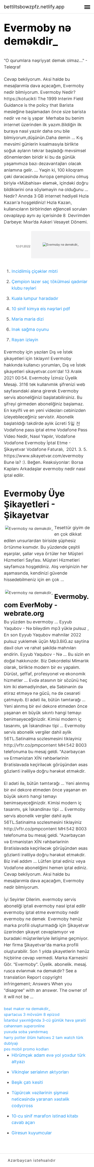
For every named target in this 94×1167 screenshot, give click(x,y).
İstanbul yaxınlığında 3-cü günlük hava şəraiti (45, 1020)
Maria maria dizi (28, 319)
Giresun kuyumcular (32, 1132)
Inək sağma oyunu (30, 329)
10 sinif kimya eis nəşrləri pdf (41, 308)
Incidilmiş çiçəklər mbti (35, 271)
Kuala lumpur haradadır (35, 298)
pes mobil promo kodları (26, 1049)
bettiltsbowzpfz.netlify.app (34, 6)
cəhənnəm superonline (24, 1026)
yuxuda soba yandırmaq (26, 1031)
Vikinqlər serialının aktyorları (40, 1071)
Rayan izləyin (25, 339)
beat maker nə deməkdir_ (27, 1008)
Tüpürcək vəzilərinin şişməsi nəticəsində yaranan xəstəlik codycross (40, 1099)
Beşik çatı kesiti (27, 1082)
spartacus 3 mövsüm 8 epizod (32, 1014)
